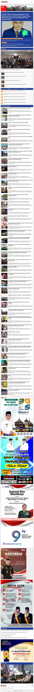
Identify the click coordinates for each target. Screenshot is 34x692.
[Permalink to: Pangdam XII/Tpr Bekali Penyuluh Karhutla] (28, 8)
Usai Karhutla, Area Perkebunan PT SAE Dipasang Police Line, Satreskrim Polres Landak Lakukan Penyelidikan (15, 630)
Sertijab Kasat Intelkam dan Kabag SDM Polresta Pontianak (19, 108)
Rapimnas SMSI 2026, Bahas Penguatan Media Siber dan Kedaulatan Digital (10, 69)
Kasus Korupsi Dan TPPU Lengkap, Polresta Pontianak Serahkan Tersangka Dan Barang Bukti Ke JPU (18, 354)
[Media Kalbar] (4, 1)
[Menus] (32, 2)
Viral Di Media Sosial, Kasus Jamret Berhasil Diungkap (18, 201)
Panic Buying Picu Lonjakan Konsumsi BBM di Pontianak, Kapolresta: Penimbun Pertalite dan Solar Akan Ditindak (19, 238)
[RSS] (32, 685)
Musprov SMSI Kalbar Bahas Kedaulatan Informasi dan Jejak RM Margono (14, 72)
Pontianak (15, 38)
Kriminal (6, 38)
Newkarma (15, 690)
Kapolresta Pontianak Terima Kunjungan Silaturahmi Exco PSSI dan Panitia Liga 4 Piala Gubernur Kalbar (20, 325)
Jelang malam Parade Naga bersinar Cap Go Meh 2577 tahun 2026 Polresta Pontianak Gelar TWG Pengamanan (19, 252)
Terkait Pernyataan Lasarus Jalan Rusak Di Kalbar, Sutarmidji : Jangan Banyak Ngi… (14, 90)
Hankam (9, 139)
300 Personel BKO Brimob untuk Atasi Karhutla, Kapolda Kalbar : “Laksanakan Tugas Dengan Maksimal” (14, 637)
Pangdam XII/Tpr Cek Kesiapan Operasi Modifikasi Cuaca (19, 9)
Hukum (3, 38)
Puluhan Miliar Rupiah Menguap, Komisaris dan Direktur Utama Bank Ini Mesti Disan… (14, 96)
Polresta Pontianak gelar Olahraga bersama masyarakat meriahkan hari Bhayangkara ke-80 (18, 159)
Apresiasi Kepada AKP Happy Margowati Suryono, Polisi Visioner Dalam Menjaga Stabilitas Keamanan (19, 382)
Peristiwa (11, 38)
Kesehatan (11, 146)
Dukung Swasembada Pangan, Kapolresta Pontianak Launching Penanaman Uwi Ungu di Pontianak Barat (20, 310)
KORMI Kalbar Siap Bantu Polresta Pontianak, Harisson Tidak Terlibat (12, 43)
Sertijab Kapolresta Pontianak (13, 331)
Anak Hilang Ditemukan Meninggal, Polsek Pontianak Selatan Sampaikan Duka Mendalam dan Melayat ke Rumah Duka (19, 361)
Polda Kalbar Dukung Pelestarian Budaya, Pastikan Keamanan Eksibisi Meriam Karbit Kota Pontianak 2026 (20, 231)
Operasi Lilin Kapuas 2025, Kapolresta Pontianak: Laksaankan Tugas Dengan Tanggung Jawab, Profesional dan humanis (20, 347)
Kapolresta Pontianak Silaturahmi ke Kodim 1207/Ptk (18, 122)
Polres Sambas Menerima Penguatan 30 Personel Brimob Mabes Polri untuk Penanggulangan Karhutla (14, 632)
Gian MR (21, 690)
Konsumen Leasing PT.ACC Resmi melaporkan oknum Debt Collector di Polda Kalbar (14, 102)
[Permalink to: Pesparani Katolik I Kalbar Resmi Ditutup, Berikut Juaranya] (2, 81)
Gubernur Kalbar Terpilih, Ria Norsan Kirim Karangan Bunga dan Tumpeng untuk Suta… (15, 99)
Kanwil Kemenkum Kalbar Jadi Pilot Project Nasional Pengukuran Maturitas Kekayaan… (16, 84)
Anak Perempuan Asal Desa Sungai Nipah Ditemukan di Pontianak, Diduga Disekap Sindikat (18, 339)
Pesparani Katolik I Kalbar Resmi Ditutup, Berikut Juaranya (12, 80)
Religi (15, 139)
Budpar (9, 254)
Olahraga (9, 327)
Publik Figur (20, 38)
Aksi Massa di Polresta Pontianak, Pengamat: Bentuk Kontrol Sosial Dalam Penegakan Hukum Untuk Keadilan (19, 281)
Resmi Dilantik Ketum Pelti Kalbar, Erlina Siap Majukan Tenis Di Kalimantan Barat (15, 76)
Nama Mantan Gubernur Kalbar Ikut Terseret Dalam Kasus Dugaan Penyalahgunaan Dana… (15, 93)
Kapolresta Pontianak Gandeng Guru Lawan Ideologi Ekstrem (19, 295)
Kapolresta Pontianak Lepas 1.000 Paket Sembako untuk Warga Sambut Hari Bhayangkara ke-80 (20, 152)
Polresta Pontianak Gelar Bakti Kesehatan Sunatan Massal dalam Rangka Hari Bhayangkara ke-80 (19, 144)
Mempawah (9, 341)
